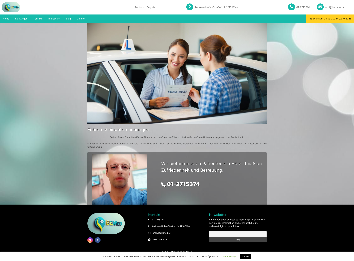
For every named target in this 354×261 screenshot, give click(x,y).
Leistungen (21, 18)
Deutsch (139, 7)
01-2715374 (303, 7)
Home (6, 18)
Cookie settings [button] (229, 256)
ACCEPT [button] (245, 256)
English (151, 7)
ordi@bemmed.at (335, 7)
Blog (68, 18)
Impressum (54, 18)
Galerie (81, 18)
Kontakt (37, 18)
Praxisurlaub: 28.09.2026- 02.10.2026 (330, 18)
